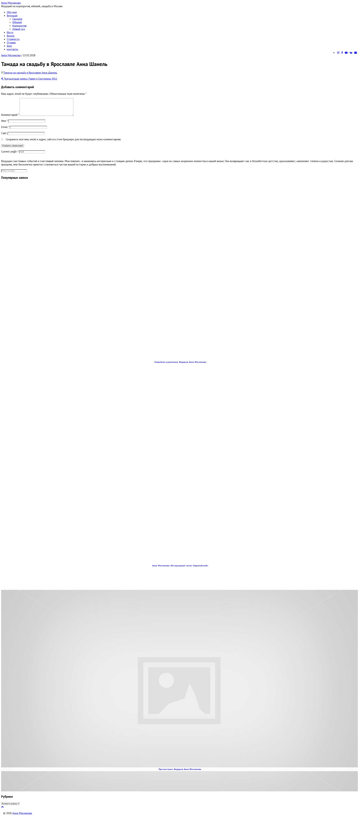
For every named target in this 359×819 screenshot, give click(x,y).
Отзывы (11, 42)
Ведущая (12, 15)
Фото (10, 32)
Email (5, 127)
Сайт (4, 133)
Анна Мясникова (11, 2)
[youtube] (346, 52)
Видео (10, 35)
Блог (9, 46)
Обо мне (12, 12)
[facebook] (342, 52)
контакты (12, 49)
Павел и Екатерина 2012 (30, 78)
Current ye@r (9, 151)
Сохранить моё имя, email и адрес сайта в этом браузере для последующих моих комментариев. (63, 139)
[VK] (350, 52)
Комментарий (10, 114)
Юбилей (17, 22)
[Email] (355, 52)
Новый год (18, 29)
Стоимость (13, 39)
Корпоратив (19, 25)
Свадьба (17, 19)
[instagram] (338, 52)
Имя (4, 120)
